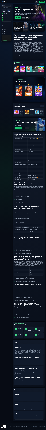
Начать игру (18, 17)
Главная (11, 426)
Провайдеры (18, 426)
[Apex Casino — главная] (4, 2)
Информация (23, 426)
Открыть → (32, 29)
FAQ (26, 426)
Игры (14, 426)
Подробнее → (16, 29)
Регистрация (41, 1)
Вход (36, 1)
